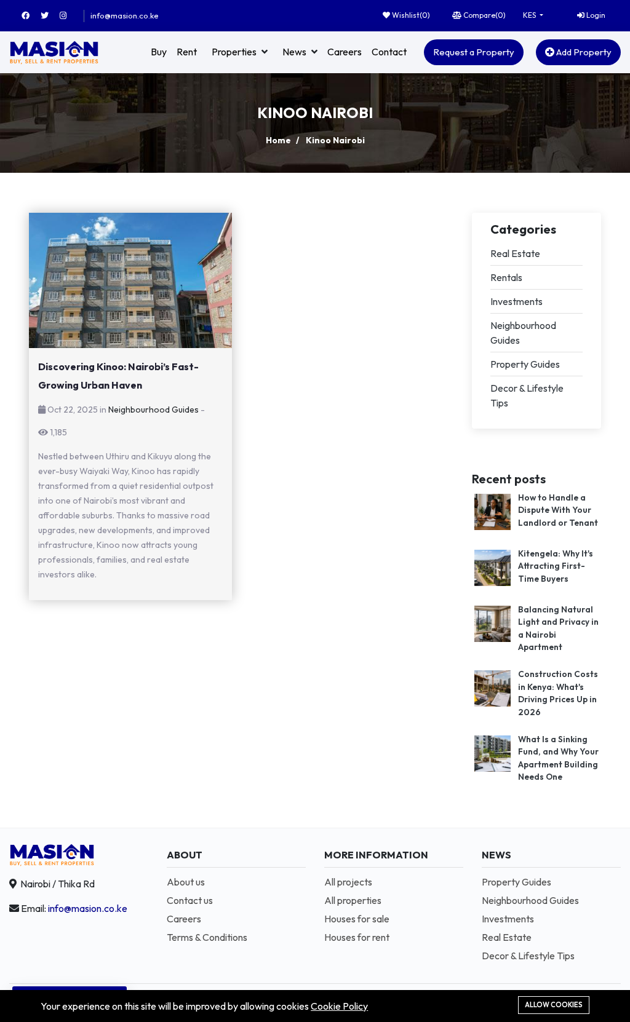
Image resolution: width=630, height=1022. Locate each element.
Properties (234, 52)
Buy (159, 52)
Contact (389, 52)
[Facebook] (31, 15)
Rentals (506, 277)
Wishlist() (410, 15)
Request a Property (473, 52)
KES (530, 15)
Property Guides (525, 364)
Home (278, 140)
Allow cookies (554, 1004)
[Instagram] (69, 15)
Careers (344, 52)
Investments (516, 301)
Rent (187, 52)
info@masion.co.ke (124, 15)
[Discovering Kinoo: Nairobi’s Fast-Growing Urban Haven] (130, 280)
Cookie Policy (339, 1006)
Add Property (583, 52)
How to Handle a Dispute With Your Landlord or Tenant (558, 510)
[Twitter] (50, 15)
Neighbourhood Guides (153, 409)
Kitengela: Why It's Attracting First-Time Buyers (555, 566)
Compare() (483, 15)
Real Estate (515, 253)
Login (594, 15)
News (294, 52)
